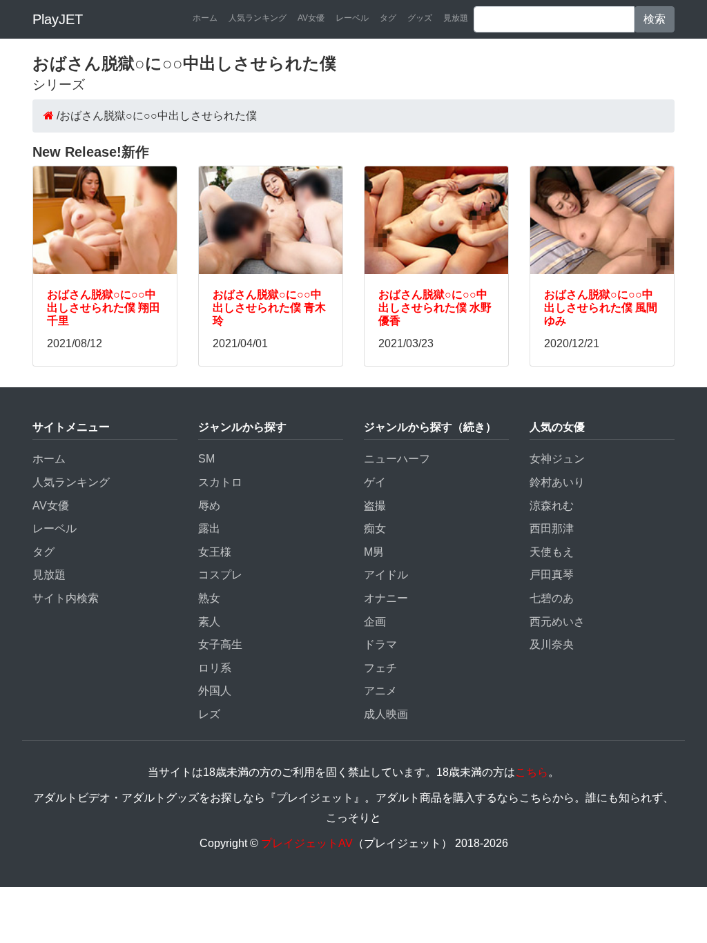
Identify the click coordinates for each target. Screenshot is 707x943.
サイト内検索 (65, 598)
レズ (209, 714)
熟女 (209, 598)
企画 (375, 622)
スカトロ (220, 482)
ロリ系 (214, 668)
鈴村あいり (557, 482)
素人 (209, 622)
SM (206, 459)
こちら (531, 772)
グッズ (419, 18)
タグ (388, 18)
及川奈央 (552, 644)
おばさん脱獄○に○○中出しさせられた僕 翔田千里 (103, 308)
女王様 (214, 552)
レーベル (352, 18)
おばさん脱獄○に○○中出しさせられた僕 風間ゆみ (600, 308)
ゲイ (375, 482)
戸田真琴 (552, 575)
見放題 (455, 18)
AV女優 (311, 18)
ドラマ (380, 644)
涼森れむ (552, 506)
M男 (374, 552)
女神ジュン (557, 459)
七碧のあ (552, 598)
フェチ (380, 668)
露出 (209, 528)
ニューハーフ (397, 459)
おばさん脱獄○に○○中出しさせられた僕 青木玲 (269, 308)
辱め (209, 506)
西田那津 (552, 528)
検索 (654, 19)
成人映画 (386, 714)
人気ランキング (258, 18)
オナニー (386, 598)
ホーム (205, 18)
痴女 (375, 528)
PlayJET (57, 19)
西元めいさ (557, 622)
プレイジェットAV (307, 843)
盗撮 (375, 506)
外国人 (214, 691)
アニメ (380, 691)
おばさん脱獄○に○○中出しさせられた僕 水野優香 (435, 308)
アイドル (386, 575)
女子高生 (220, 644)
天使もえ (552, 552)
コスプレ (220, 575)
